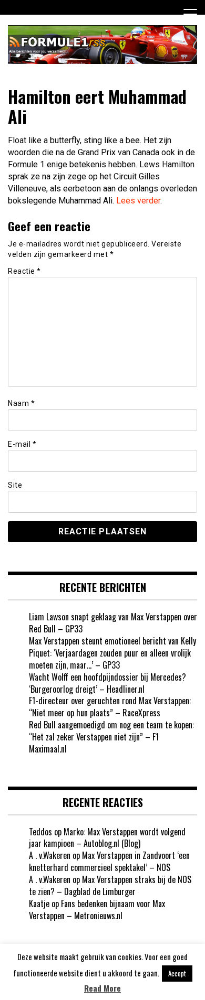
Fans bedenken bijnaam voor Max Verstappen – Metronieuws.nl (97, 909)
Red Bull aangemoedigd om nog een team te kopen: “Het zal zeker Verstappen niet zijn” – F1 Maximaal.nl (111, 736)
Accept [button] (177, 973)
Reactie (24, 271)
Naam (21, 403)
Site (15, 485)
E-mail (22, 444)
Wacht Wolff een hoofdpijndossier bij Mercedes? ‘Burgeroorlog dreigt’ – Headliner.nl (107, 683)
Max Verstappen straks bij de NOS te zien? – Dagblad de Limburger (110, 885)
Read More (102, 988)
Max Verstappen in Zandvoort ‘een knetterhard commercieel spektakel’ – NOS (109, 861)
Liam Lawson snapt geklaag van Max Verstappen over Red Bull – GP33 (113, 622)
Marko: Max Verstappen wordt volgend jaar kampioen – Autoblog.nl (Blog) (107, 837)
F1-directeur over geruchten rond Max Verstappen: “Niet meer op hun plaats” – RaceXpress (110, 706)
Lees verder (138, 201)
